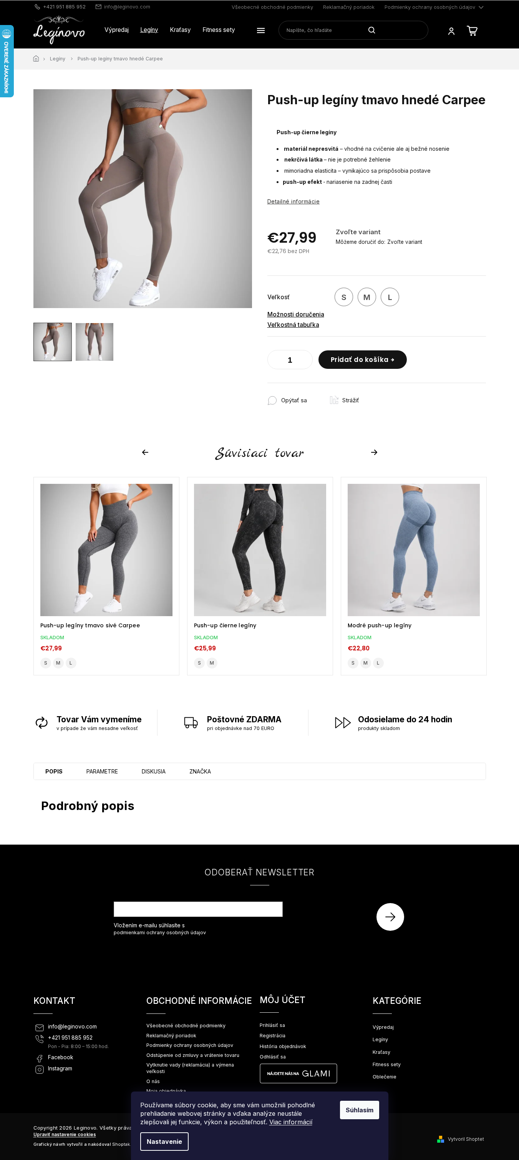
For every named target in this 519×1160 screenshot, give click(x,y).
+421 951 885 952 (70, 1038)
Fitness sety (387, 1064)
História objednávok (283, 1046)
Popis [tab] (54, 771)
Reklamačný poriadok (349, 7)
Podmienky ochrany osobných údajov (430, 7)
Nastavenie (164, 1141)
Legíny (380, 1039)
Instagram (60, 1068)
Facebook (60, 1057)
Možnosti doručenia (295, 314)
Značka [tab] (200, 771)
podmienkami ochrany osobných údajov (160, 932)
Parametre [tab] (102, 771)
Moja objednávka (166, 1091)
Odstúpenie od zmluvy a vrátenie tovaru (192, 1055)
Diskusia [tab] (154, 771)
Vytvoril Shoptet (466, 1139)
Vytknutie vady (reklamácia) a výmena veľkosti (190, 1068)
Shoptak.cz (124, 1144)
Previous (146, 452)
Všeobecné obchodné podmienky (272, 7)
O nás (153, 1081)
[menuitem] (116, 30)
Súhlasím (359, 1110)
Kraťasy (381, 1052)
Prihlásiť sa (393, 916)
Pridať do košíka (360, 359)
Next (375, 452)
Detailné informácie (293, 201)
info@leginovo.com (72, 1026)
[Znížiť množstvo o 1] (275, 361)
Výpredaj (383, 1027)
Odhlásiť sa (273, 1057)
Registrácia (272, 1035)
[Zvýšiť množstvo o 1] (305, 361)
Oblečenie (384, 1077)
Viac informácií (290, 1122)
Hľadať (374, 30)
